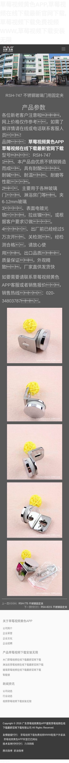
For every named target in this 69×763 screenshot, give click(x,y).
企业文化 (7, 638)
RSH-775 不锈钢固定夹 (31, 603)
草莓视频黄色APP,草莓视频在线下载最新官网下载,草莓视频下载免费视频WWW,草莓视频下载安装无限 (33, 22)
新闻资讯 (9, 683)
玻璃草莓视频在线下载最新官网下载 (22, 669)
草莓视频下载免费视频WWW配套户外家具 (42, 734)
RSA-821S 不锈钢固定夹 (54, 607)
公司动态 (7, 691)
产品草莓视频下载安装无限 (20, 652)
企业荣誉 (7, 633)
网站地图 (5, 761)
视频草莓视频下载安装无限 (17, 701)
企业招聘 (7, 643)
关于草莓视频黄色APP (17, 621)
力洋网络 (29, 743)
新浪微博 (18, 750)
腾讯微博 (7, 750)
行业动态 (7, 696)
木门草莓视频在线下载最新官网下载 (22, 659)
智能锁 (6, 674)
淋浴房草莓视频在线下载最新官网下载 (23, 664)
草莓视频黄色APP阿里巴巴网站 (20, 739)
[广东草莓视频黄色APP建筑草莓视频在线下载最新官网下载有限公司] (9, 49)
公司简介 (7, 628)
